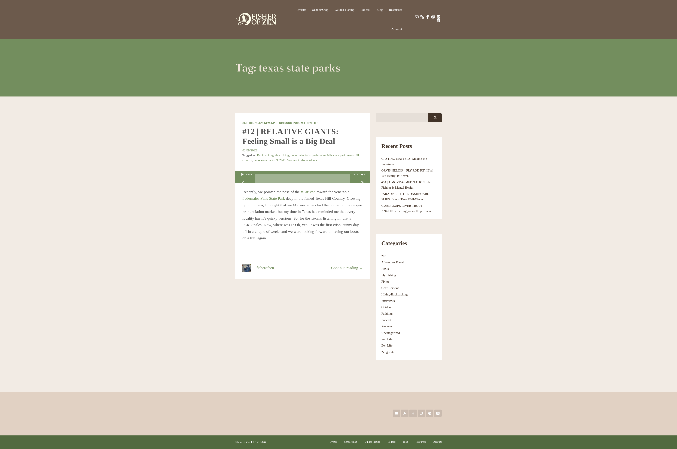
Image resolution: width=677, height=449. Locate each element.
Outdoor (285, 123)
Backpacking (265, 155)
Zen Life (312, 123)
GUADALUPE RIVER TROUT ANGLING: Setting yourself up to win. (406, 208)
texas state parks (264, 160)
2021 (244, 123)
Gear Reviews (390, 288)
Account (396, 29)
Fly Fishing (388, 275)
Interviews (388, 301)
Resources (395, 9)
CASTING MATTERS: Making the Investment (404, 161)
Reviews (386, 326)
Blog (380, 9)
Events (301, 9)
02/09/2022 (249, 150)
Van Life (386, 339)
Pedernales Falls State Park (263, 198)
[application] (302, 177)
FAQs (385, 268)
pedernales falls (301, 155)
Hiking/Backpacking (263, 123)
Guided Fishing (344, 9)
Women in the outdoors (302, 160)
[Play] (242, 179)
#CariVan (308, 192)
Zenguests (387, 352)
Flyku (385, 281)
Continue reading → (347, 268)
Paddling (387, 313)
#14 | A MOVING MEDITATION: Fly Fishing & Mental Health (406, 184)
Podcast (365, 9)
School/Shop (320, 9)
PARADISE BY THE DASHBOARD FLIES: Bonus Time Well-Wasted (405, 196)
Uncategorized (390, 333)
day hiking (282, 155)
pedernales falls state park (329, 155)
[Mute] (363, 179)
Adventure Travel (392, 262)
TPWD (280, 160)
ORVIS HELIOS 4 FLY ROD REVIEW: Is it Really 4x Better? (407, 173)
